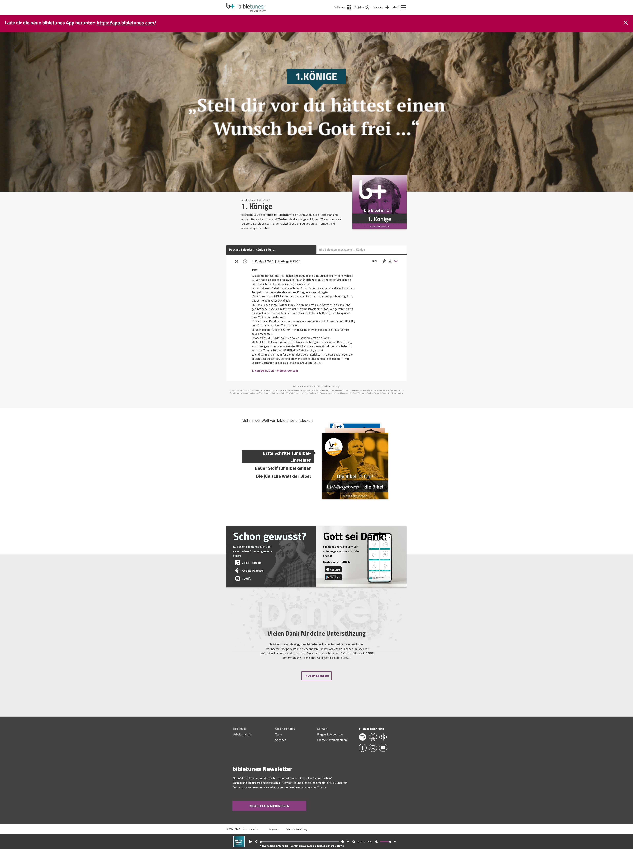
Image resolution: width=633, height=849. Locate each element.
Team (278, 734)
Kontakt (322, 728)
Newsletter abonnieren (269, 806)
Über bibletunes (285, 728)
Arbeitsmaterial (242, 734)
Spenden (280, 740)
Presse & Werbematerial (332, 740)
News (340, 845)
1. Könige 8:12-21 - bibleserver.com (275, 370)
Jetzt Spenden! (318, 676)
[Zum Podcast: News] (239, 846)
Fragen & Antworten (330, 734)
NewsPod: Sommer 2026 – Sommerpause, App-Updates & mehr (297, 845)
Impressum (274, 829)
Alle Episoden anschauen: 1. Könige (342, 249)
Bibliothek (239, 728)
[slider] (299, 841)
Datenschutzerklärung (296, 829)
